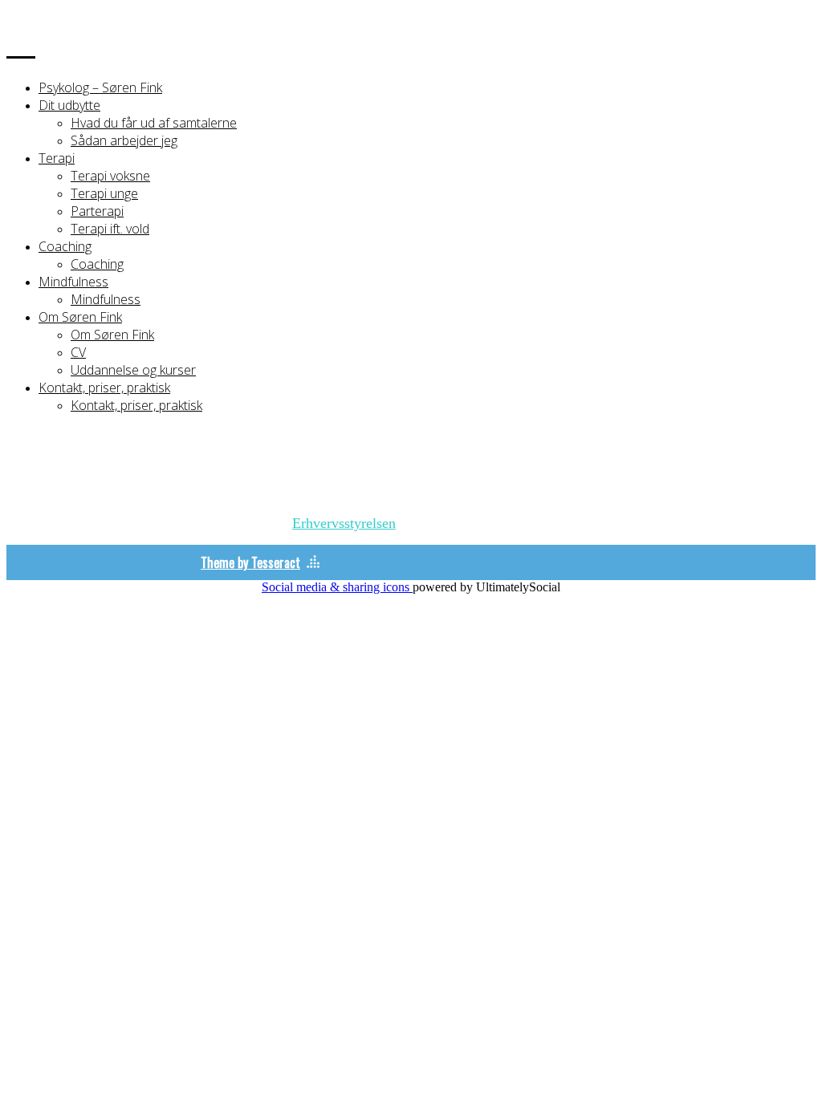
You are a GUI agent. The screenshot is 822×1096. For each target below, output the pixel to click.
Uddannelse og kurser (133, 370)
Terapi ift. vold (110, 228)
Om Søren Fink (80, 317)
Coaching (65, 246)
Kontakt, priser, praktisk (104, 387)
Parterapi (97, 211)
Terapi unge (104, 193)
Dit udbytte (69, 105)
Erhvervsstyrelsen (344, 523)
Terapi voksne (110, 176)
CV (78, 352)
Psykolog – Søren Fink (100, 87)
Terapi (57, 158)
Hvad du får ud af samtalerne (154, 123)
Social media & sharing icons (337, 587)
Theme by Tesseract (250, 562)
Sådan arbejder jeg (124, 140)
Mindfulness (73, 281)
